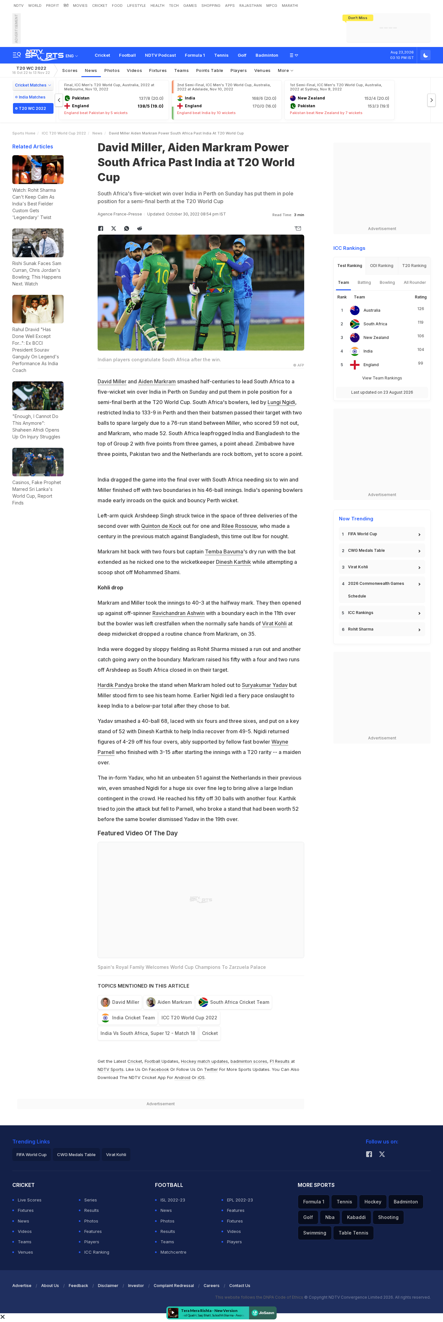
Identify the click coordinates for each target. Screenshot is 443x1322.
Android (182, 1077)
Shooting (388, 1217)
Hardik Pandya (115, 685)
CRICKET (99, 5)
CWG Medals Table (366, 550)
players (239, 70)
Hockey (373, 1201)
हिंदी (66, 5)
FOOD (117, 5)
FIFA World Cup (362, 533)
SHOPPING (211, 5)
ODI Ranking (381, 265)
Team (343, 282)
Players (91, 1241)
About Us (50, 1285)
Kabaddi (356, 1217)
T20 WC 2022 (31, 70)
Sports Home (23, 133)
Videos (134, 70)
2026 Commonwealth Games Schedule (376, 589)
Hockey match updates (204, 1061)
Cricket (102, 55)
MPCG (271, 5)
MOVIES (80, 5)
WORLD (35, 5)
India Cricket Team (133, 1017)
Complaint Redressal (174, 1285)
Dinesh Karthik (233, 562)
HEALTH (157, 5)
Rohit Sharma (360, 629)
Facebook (159, 1069)
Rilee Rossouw (239, 526)
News (91, 70)
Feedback (78, 1285)
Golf (242, 55)
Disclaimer (108, 1285)
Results (91, 1210)
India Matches (32, 97)
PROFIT (52, 5)
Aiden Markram (157, 381)
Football (127, 55)
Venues (262, 70)
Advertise (21, 1285)
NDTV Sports (111, 1069)
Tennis (221, 55)
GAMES (190, 5)
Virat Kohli (274, 623)
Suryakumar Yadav (265, 685)
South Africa (375, 323)
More (284, 70)
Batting (364, 282)
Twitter (211, 1069)
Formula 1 (195, 55)
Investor (136, 1285)
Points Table (209, 70)
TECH (174, 5)
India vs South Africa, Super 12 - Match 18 (148, 1033)
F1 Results (280, 1061)
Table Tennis (353, 1232)
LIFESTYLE (136, 5)
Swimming (314, 1232)
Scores (70, 70)
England (371, 364)
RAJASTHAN (250, 5)
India (368, 351)
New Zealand (376, 337)
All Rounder (415, 282)
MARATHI (290, 5)
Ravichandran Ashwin (178, 613)
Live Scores (30, 1199)
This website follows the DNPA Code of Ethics (259, 1297)
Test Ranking (349, 265)
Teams (24, 1241)
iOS (201, 1077)
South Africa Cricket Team (239, 1002)
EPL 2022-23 (240, 1199)
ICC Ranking (96, 1252)
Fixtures (158, 70)
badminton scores (249, 1061)
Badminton (267, 55)
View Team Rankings (382, 378)
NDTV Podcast (160, 55)
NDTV (19, 5)
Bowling (387, 282)
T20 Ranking (414, 265)
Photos (112, 70)
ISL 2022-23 (173, 1199)
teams (181, 70)
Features (93, 1231)
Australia (372, 310)
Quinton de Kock (161, 526)
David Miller (112, 381)
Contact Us (239, 1285)
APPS (230, 5)
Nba (330, 1217)
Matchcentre (173, 1252)
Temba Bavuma (224, 551)
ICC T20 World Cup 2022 (64, 133)
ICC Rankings (360, 612)
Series (90, 1199)
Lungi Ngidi (281, 402)
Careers (212, 1285)
